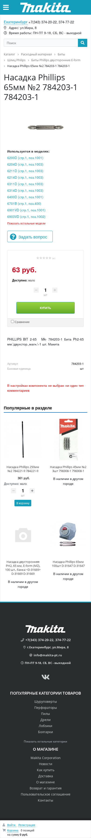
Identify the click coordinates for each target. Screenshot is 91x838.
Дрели (45, 719)
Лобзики (45, 726)
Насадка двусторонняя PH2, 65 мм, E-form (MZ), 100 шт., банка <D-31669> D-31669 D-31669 (23, 567)
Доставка (45, 776)
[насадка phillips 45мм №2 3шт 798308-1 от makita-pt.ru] (68, 440)
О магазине (45, 782)
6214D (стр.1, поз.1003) (25, 177)
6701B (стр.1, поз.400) (24, 203)
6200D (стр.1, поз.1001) (25, 157)
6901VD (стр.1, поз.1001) (26, 210)
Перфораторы (45, 707)
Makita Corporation (46, 758)
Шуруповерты (45, 701)
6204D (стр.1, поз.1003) (25, 164)
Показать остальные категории (45, 741)
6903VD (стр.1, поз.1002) (26, 216)
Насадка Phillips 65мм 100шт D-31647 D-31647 (68, 564)
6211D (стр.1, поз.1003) (25, 170)
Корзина (12, 830)
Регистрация (26, 825)
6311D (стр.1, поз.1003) (25, 183)
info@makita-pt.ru (48, 655)
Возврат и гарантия (46, 788)
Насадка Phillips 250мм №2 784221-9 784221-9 (23, 469)
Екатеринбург (16, 22)
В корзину (22, 503)
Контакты (45, 800)
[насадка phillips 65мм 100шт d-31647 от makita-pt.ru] (68, 535)
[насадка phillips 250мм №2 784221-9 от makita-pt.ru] (23, 440)
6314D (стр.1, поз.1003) (25, 190)
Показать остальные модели (26, 223)
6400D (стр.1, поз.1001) (25, 197)
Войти (11, 825)
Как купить (45, 770)
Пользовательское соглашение (45, 794)
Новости (45, 764)
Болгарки (45, 732)
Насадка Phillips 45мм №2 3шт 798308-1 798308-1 (68, 469)
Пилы (45, 713)
